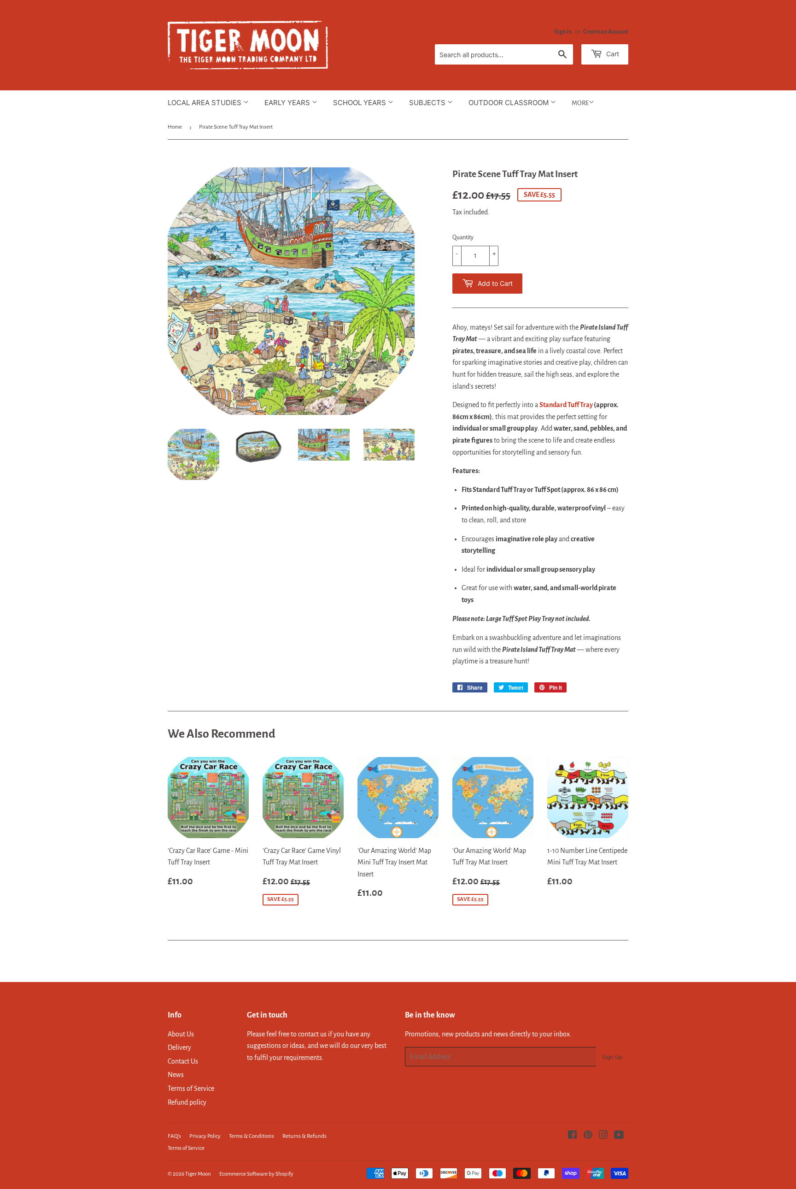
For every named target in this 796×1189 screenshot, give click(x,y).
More (580, 103)
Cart (611, 54)
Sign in (563, 32)
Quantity (463, 237)
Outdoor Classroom (509, 102)
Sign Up (612, 1056)
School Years (360, 102)
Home (175, 127)
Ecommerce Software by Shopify (256, 1174)
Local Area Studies (205, 102)
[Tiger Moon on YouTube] (619, 1136)
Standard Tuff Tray (566, 404)
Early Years (288, 102)
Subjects (428, 102)
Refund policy (187, 1102)
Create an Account (605, 32)
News (176, 1074)
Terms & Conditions (251, 1136)
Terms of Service (191, 1088)
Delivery (179, 1047)
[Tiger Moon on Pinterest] (588, 1136)
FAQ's (174, 1136)
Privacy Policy (205, 1136)
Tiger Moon (198, 1174)
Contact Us (183, 1061)
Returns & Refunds (304, 1136)
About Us (181, 1034)
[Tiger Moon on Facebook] (572, 1136)
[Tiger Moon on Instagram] (603, 1136)
